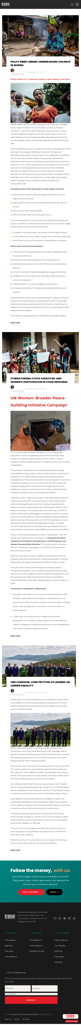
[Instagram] (69, 918)
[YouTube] (64, 918)
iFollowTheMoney (61, 940)
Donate (53, 892)
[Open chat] (70, 1016)
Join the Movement (30, 892)
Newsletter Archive (37, 951)
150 (46, 692)
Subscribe (30, 1000)
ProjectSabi (59, 957)
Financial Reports (36, 946)
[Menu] (77, 4)
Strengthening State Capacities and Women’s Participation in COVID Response (39, 380)
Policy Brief (9, 951)
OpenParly (59, 962)
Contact (17, 1019)
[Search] (72, 4)
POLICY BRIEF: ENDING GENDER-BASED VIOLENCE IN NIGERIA (40, 63)
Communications (17, 74)
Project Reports (11, 957)
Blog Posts (9, 946)
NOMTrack (59, 951)
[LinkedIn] (74, 918)
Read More (15, 323)
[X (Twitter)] (60, 918)
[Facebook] (55, 918)
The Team (26, 1019)
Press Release (10, 940)
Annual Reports (36, 940)
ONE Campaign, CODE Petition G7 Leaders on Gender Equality (40, 684)
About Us (8, 1019)
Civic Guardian (60, 946)
